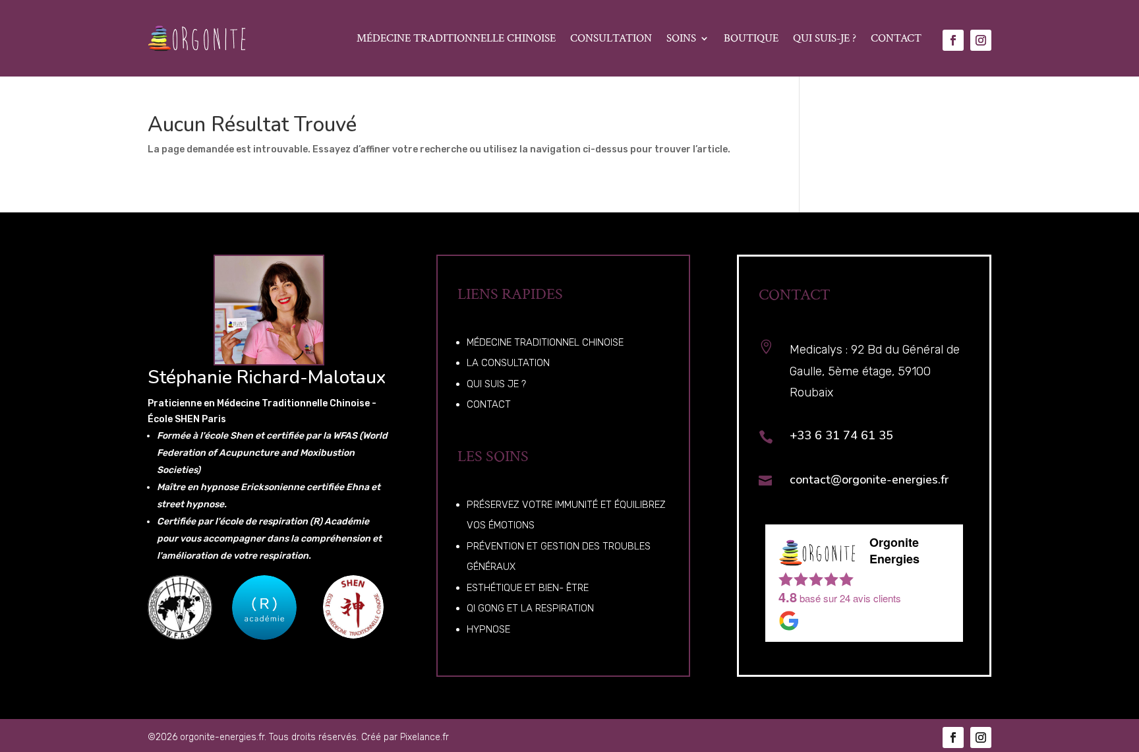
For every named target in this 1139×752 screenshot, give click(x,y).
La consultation (508, 363)
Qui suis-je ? (824, 38)
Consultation (611, 38)
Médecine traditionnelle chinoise (456, 38)
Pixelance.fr (424, 737)
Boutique (751, 38)
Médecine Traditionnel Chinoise (545, 342)
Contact (896, 38)
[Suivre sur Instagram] (980, 40)
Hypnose (488, 629)
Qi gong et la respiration (530, 608)
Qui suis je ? (496, 384)
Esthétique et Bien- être (528, 588)
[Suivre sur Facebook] (953, 40)
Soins (681, 38)
